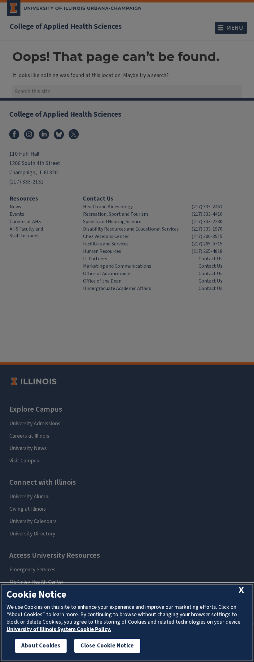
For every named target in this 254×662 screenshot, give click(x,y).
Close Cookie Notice (107, 646)
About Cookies (40, 646)
